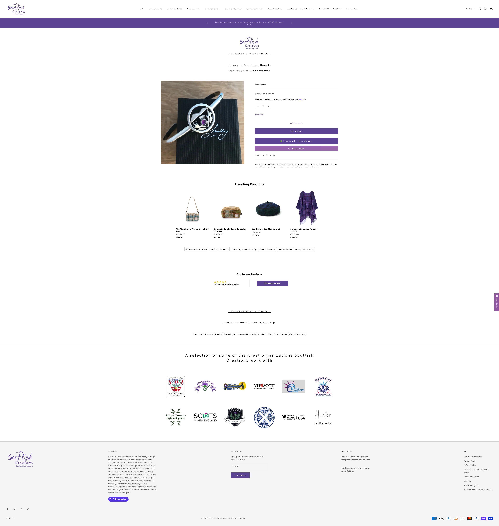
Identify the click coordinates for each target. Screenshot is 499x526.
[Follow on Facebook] (7, 509)
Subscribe (240, 475)
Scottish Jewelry (233, 9)
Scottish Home (174, 9)
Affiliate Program (471, 485)
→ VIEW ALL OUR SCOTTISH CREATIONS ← (249, 54)
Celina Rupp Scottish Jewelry (244, 249)
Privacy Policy (470, 461)
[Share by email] (274, 155)
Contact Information (473, 456)
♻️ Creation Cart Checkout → (296, 141)
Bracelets (224, 249)
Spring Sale (352, 9)
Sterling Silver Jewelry (304, 249)
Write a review (272, 283)
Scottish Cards (212, 9)
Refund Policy (470, 465)
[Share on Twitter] (267, 155)
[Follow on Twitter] (14, 509)
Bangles (213, 249)
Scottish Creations (267, 249)
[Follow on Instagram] (21, 509)
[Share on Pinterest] (271, 155)
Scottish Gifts (275, 9)
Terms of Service (471, 477)
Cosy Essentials (254, 9)
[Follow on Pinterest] (28, 509)
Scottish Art (193, 9)
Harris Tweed (155, 9)
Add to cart (296, 123)
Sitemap (467, 481)
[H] (142, 9)
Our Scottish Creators (330, 9)
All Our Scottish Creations (196, 249)
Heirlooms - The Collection (300, 9)
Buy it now (296, 131)
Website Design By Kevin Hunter (478, 490)
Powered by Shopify (236, 518)
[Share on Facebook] (263, 155)
